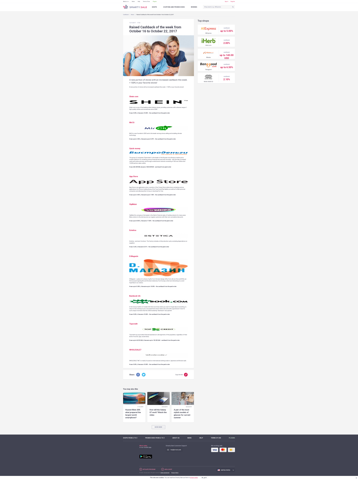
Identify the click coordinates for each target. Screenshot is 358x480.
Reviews (194, 7)
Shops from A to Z (130, 438)
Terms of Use (146, 1)
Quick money (134, 148)
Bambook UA (134, 296)
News (133, 1)
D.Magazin (133, 256)
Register (233, 1)
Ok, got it (204, 477)
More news (158, 427)
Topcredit (133, 324)
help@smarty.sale (176, 449)
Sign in (226, 1)
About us (125, 1)
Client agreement (164, 472)
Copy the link (179, 374)
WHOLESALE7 (135, 350)
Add (168, 469)
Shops (154, 7)
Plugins (155, 1)
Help (139, 1)
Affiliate (149, 469)
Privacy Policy (174, 472)
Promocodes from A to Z (155, 438)
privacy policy (194, 477)
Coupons (174, 7)
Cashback (126, 14)
